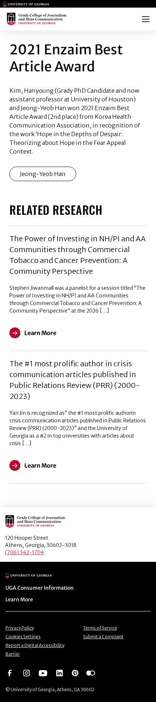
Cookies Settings (23, 636)
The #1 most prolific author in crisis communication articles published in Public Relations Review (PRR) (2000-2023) (74, 380)
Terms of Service (100, 628)
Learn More (19, 599)
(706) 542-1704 (24, 552)
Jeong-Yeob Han (43, 173)
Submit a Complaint (103, 636)
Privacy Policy (19, 628)
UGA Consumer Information (39, 588)
